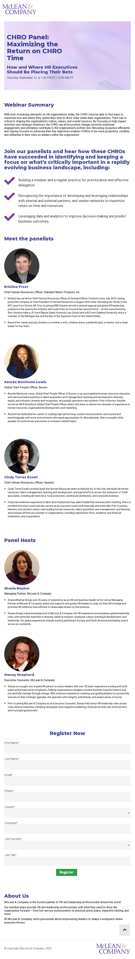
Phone (8, 791)
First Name (11, 743)
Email (8, 775)
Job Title (10, 855)
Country (9, 807)
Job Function (13, 839)
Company (11, 823)
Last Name (11, 759)
